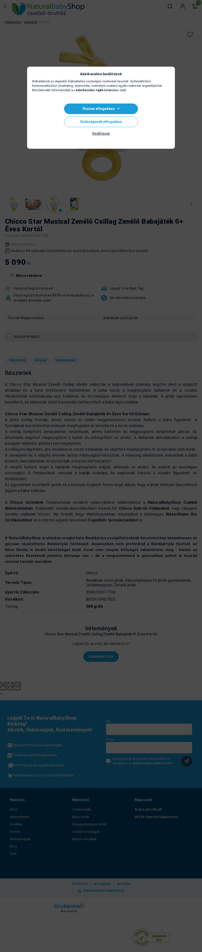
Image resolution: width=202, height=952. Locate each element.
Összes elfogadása (99, 109)
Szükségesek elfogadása (101, 122)
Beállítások (101, 133)
